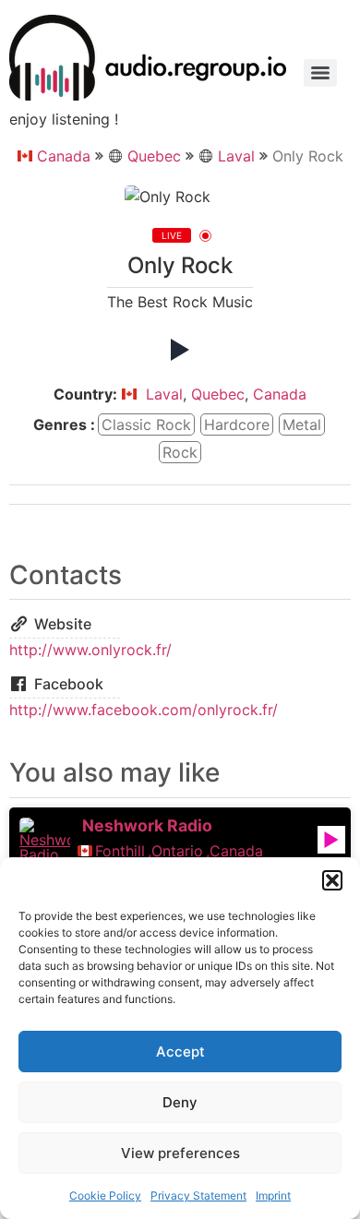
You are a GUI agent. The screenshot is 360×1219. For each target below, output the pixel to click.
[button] (332, 880)
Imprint (273, 1195)
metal (301, 424)
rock (180, 452)
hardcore (237, 424)
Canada (63, 156)
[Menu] (320, 73)
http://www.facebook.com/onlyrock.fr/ (143, 709)
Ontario (177, 850)
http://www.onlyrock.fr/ (90, 649)
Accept (180, 1051)
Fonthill (120, 850)
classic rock (146, 424)
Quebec (154, 156)
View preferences (180, 1153)
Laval (236, 156)
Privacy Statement (198, 1195)
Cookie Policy (105, 1195)
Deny (180, 1102)
